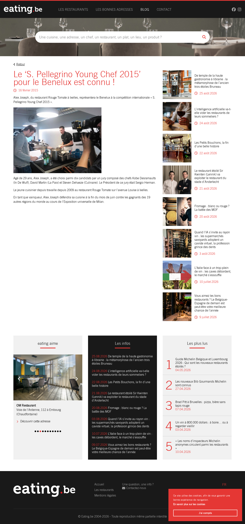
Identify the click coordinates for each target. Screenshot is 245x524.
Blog (144, 9)
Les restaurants (73, 9)
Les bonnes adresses (114, 9)
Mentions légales (105, 495)
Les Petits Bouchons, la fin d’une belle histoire (211, 144)
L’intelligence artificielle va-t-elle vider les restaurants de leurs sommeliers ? (212, 112)
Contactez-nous (136, 488)
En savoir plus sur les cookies (189, 504)
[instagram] (239, 9)
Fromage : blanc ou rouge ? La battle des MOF (211, 208)
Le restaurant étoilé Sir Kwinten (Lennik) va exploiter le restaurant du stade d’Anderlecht (210, 176)
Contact (164, 9)
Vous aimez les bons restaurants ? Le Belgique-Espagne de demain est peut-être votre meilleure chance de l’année (211, 303)
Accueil (99, 484)
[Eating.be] (23, 9)
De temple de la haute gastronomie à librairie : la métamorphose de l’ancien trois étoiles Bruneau (211, 81)
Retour (20, 64)
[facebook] (234, 9)
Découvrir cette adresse (35, 417)
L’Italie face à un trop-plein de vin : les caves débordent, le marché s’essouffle (212, 271)
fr (224, 485)
